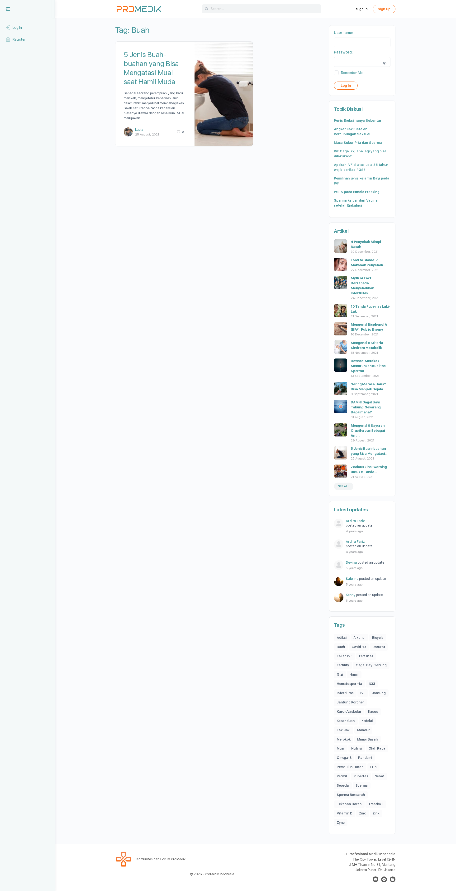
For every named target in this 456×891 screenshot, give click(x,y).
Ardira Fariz (355, 521)
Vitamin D (344, 813)
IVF (362, 693)
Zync (341, 822)
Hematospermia (349, 684)
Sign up (384, 9)
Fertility (343, 665)
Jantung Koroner (350, 702)
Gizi (340, 674)
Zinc (362, 813)
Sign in (362, 9)
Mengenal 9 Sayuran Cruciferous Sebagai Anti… (368, 430)
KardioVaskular (349, 711)
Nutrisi (356, 748)
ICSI (372, 684)
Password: (343, 52)
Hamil (354, 674)
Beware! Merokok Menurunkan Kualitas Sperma (368, 366)
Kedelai (367, 721)
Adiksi (342, 637)
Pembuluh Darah (350, 767)
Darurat (378, 647)
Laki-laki (344, 730)
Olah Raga (377, 748)
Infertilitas (345, 693)
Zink (376, 813)
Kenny (351, 595)
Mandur (363, 730)
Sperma (362, 785)
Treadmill (375, 804)
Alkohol (359, 637)
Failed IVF (344, 656)
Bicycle (377, 637)
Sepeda (343, 785)
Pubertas (361, 776)
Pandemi (365, 758)
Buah (341, 647)
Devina (351, 562)
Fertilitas (366, 656)
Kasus (373, 711)
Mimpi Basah (367, 739)
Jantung (378, 693)
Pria (373, 767)
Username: (343, 32)
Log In (346, 85)
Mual (341, 748)
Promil (342, 776)
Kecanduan (346, 721)
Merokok (344, 739)
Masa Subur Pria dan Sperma (358, 143)
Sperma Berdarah (351, 795)
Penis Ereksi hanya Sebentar (357, 120)
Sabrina (352, 579)
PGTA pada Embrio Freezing (357, 192)
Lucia (139, 129)
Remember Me (351, 73)
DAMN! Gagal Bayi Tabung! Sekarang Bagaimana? (366, 407)
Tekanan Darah (349, 804)
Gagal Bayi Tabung (371, 665)
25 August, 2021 (147, 134)
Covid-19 (359, 647)
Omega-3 (344, 758)
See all (343, 486)
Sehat (380, 776)
